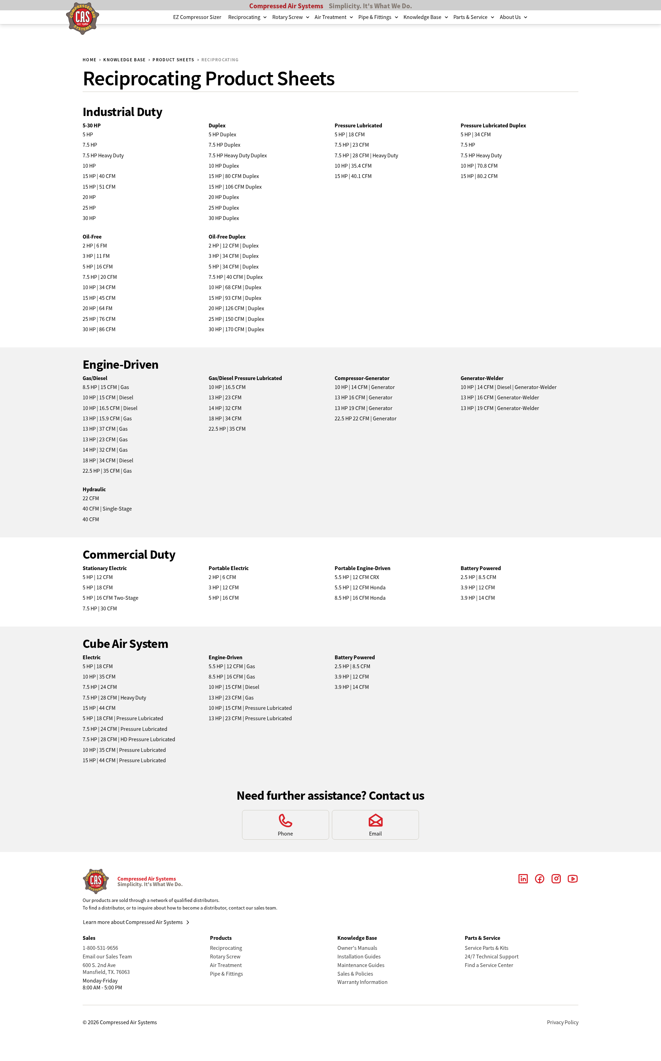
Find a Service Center (489, 965)
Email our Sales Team (107, 956)
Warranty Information (362, 982)
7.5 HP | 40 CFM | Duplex (236, 277)
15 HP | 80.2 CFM (479, 176)
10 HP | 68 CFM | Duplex (235, 287)
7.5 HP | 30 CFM (100, 608)
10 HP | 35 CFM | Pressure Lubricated (124, 750)
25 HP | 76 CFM (99, 319)
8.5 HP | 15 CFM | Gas (106, 387)
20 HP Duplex (224, 197)
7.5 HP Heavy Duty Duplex (238, 155)
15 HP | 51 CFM (99, 186)
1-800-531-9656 (100, 948)
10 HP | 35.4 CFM (353, 165)
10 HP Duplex (224, 165)
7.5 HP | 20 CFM (100, 277)
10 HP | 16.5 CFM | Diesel (110, 408)
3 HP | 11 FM (96, 256)
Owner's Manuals (357, 948)
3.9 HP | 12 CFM (478, 587)
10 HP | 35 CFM (99, 676)
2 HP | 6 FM (95, 245)
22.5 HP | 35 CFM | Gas (107, 471)
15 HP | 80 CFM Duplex (234, 176)
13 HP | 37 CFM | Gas (105, 429)
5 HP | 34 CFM (476, 134)
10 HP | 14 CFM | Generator (365, 387)
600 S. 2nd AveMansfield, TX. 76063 (106, 969)
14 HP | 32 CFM (225, 408)
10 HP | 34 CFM (99, 287)
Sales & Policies (355, 973)
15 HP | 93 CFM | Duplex (235, 298)
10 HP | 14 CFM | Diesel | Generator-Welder (509, 387)
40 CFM (91, 519)
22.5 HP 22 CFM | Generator (366, 418)
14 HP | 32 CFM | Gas (105, 450)
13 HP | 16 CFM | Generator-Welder (500, 397)
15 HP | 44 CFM (99, 708)
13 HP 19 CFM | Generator (363, 408)
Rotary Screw (225, 956)
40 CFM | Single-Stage (107, 508)
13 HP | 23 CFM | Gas (105, 439)
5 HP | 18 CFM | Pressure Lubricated (123, 718)
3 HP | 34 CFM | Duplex (234, 256)
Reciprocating (226, 948)
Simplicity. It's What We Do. (370, 5)
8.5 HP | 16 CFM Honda (360, 598)
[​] (523, 881)
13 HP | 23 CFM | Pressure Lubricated (250, 718)
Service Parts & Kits (486, 948)
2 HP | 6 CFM (222, 577)
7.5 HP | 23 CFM (352, 144)
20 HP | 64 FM (98, 308)
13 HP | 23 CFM (225, 397)
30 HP (89, 218)
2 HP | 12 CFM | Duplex (234, 245)
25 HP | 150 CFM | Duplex (236, 319)
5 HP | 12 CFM (98, 577)
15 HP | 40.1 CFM (353, 176)
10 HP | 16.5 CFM (227, 387)
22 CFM (91, 498)
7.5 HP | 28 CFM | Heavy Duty (366, 155)
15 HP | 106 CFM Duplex (235, 186)
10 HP (89, 165)
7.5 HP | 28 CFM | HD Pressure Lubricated (129, 739)
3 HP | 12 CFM (224, 587)
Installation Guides (359, 956)
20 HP (89, 197)
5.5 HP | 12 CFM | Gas (232, 666)
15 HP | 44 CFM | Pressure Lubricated (124, 760)
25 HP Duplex (224, 207)
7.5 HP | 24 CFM (100, 687)
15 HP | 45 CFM (99, 298)
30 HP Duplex (224, 218)
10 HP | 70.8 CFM (479, 165)
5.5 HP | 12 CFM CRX (357, 577)
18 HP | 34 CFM (225, 418)
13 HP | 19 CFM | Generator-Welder (500, 408)
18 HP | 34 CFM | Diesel (108, 460)
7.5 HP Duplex (224, 144)
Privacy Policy (562, 1022)
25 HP (89, 207)
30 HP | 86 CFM (99, 329)
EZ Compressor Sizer (197, 17)
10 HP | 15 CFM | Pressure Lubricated (250, 708)
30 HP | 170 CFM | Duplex (236, 329)
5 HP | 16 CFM (98, 266)
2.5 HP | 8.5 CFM (478, 577)
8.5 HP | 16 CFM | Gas (232, 676)
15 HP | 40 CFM (99, 176)
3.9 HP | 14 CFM (478, 598)
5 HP (88, 134)
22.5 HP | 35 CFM (227, 429)
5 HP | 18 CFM (350, 134)
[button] (247, 17)
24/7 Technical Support (491, 956)
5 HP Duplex (222, 134)
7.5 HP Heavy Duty (103, 155)
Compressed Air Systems (286, 5)
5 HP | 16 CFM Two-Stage (110, 598)
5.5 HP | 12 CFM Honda (360, 587)
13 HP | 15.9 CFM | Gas (107, 418)
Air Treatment (226, 965)
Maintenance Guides (361, 965)
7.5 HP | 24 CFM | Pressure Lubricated (125, 729)
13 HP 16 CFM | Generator (363, 397)
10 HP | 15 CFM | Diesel (108, 397)
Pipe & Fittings (226, 973)
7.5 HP (90, 144)
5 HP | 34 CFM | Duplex (234, 266)
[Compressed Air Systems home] (82, 19)
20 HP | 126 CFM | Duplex (236, 308)
